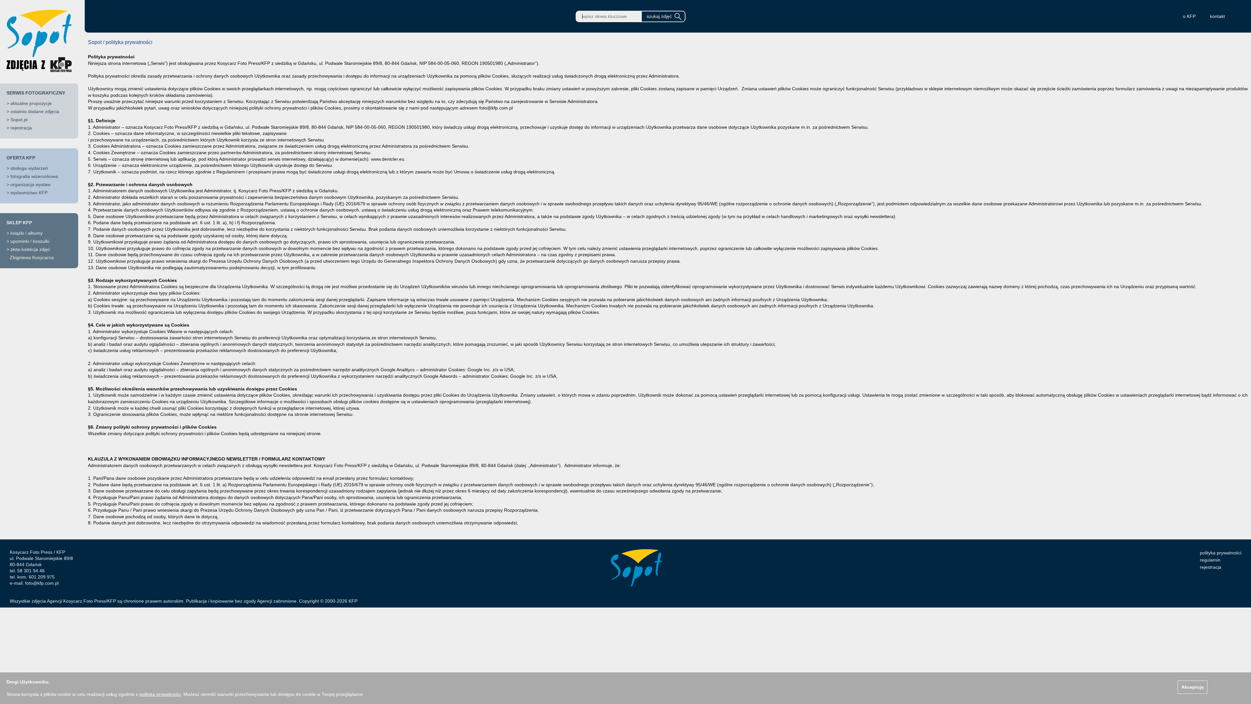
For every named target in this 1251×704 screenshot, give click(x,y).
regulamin (1210, 560)
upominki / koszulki (29, 241)
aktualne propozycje (31, 103)
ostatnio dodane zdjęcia (34, 111)
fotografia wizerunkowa (34, 176)
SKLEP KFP (19, 222)
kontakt (1217, 16)
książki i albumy (26, 233)
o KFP (1189, 16)
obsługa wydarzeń (29, 168)
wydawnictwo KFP (29, 192)
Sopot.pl (18, 119)
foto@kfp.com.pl (42, 583)
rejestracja (21, 127)
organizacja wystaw (30, 184)
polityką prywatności (160, 694)
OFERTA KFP (21, 157)
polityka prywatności (1220, 552)
